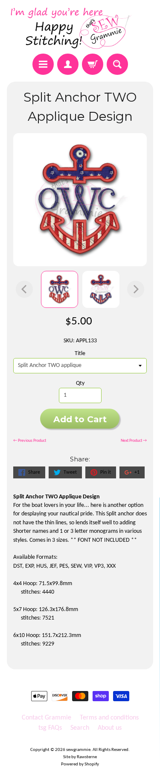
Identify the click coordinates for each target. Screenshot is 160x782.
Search (79, 728)
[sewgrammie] (80, 28)
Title (80, 353)
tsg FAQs (50, 728)
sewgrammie (78, 750)
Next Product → (134, 440)
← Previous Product (29, 440)
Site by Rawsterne (80, 757)
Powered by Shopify (80, 764)
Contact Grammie (46, 717)
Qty (80, 383)
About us (110, 728)
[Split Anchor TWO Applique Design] (59, 289)
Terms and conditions (109, 717)
